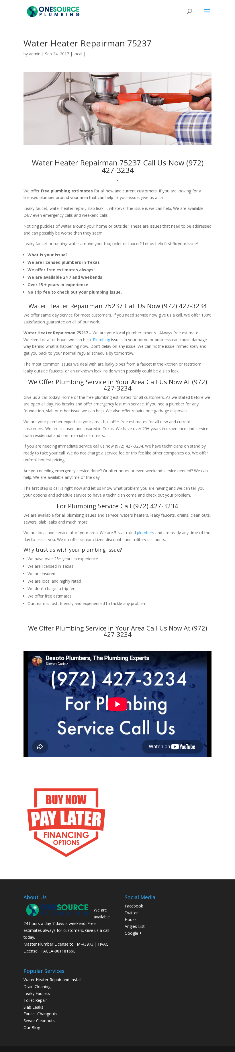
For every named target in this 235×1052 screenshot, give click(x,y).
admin (34, 53)
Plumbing (101, 339)
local (78, 53)
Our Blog (31, 1027)
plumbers (145, 532)
